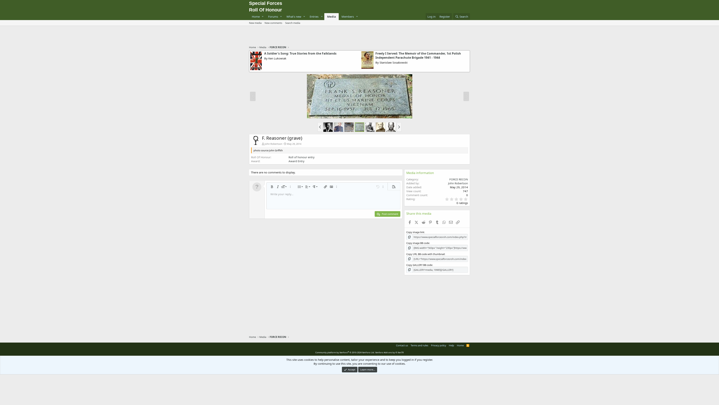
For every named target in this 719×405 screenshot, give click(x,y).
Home (256, 16)
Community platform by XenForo (345, 352)
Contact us (402, 345)
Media (331, 16)
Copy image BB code (417, 243)
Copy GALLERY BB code (419, 265)
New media (255, 23)
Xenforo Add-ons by (389, 352)
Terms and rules (419, 345)
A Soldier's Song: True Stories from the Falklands (300, 53)
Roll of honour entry (302, 157)
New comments (273, 23)
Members (348, 16)
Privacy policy (438, 345)
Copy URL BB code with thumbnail (425, 254)
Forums (273, 16)
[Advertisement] (359, 36)
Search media (292, 23)
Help (451, 345)
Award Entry (296, 161)
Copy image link (415, 232)
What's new (293, 16)
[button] (262, 16)
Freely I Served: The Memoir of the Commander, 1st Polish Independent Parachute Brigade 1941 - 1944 (418, 55)
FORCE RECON (458, 179)
